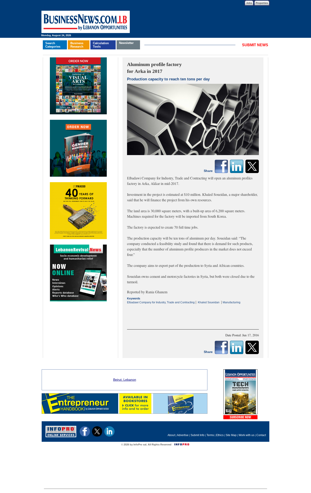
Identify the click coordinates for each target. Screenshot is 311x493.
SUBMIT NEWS (255, 45)
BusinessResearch (76, 44)
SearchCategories (52, 44)
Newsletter (126, 43)
